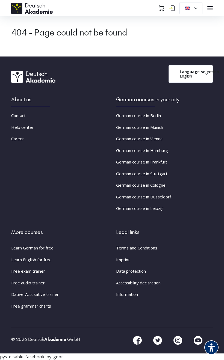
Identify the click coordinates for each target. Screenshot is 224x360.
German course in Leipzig (140, 208)
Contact (18, 115)
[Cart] (161, 8)
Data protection (131, 271)
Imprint (123, 259)
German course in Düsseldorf (143, 197)
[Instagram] (178, 340)
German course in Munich (139, 127)
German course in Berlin (138, 115)
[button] (12, 348)
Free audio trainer (28, 282)
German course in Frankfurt (141, 162)
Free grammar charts (31, 306)
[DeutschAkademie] (33, 8)
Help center (22, 127)
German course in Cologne (141, 185)
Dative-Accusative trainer (35, 294)
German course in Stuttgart (141, 173)
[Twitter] (158, 340)
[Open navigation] (210, 8)
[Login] (172, 8)
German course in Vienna (139, 138)
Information (127, 294)
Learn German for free (32, 248)
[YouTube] (198, 340)
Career (17, 138)
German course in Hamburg (142, 150)
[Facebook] (138, 340)
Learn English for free (31, 259)
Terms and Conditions (136, 248)
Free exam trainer (28, 271)
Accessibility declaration (138, 282)
